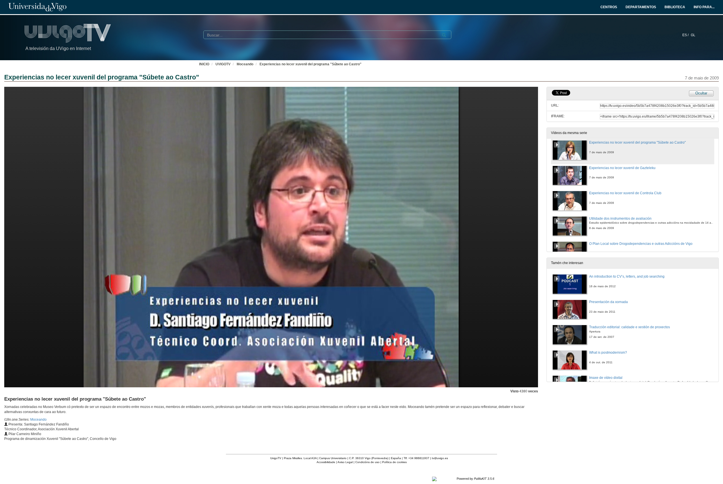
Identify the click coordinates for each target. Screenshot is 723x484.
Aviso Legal (345, 462)
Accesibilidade (326, 462)
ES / (685, 35)
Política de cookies (394, 462)
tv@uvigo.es (440, 458)
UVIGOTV (222, 64)
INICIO (204, 64)
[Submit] (444, 35)
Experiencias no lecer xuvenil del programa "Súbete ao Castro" (311, 64)
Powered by (475, 478)
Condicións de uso (367, 462)
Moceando (245, 64)
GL (693, 35)
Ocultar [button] (701, 93)
